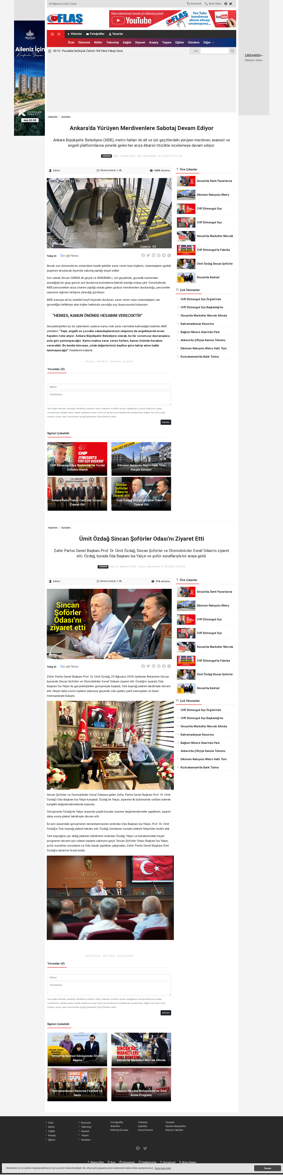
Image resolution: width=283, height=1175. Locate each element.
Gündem (193, 42)
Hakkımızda (148, 1162)
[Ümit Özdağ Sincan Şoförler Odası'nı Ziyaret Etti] (141, 493)
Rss (113, 1162)
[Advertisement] (141, 83)
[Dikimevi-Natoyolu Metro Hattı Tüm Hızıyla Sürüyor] (141, 458)
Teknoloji (112, 42)
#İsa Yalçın (109, 955)
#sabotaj (116, 361)
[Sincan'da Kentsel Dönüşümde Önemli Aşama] (77, 1049)
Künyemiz (128, 1162)
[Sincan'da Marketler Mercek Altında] (141, 1049)
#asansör (128, 361)
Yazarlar (117, 34)
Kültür (98, 42)
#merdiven (103, 361)
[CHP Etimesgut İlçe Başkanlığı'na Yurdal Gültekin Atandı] (77, 458)
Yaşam (166, 42)
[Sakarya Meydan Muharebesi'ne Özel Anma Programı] (141, 1084)
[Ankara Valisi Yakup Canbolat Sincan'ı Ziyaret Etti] (77, 493)
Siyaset (140, 42)
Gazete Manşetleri (175, 1126)
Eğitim (179, 42)
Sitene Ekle (97, 1162)
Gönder (166, 422)
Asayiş (153, 42)
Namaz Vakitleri (174, 1129)
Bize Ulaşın (215, 3)
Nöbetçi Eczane (119, 1129)
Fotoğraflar (97, 34)
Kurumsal (196, 3)
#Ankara (90, 361)
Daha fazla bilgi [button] (163, 1168)
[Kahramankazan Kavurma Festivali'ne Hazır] (77, 1084)
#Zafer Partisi (93, 955)
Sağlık (127, 42)
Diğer (207, 42)
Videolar (76, 34)
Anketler (115, 1126)
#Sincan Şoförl (125, 955)
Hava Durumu (145, 1129)
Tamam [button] (267, 1168)
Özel (71, 42)
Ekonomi (84, 42)
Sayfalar (142, 1126)
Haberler (52, 116)
